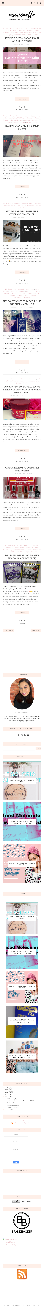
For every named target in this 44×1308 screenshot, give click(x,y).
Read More (22, 99)
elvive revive (15, 379)
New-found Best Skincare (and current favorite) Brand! (22, 822)
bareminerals (8, 203)
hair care (32, 379)
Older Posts (36, 630)
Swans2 (27, 297)
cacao (27, 28)
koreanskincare (17, 32)
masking (35, 547)
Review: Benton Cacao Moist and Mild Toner (22, 39)
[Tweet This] (22, 107)
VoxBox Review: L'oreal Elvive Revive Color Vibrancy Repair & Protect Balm (22, 389)
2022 (7, 1088)
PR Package (11, 295)
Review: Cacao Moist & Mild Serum (22, 127)
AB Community (11, 289)
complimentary (28, 203)
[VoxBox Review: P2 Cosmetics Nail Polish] (22, 498)
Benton (6, 28)
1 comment (22, 623)
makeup (17, 206)
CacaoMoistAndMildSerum (15, 30)
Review (38, 206)
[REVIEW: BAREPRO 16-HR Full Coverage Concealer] (22, 242)
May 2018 (10, 1099)
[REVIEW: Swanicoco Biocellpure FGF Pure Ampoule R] (22, 331)
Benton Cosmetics (17, 28)
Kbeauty (30, 30)
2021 (7, 1090)
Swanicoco (18, 297)
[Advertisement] (22, 654)
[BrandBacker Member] (22, 1233)
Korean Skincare (33, 293)
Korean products (18, 293)
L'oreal (23, 381)
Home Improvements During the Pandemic (22, 781)
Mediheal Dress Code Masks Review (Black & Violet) (22, 557)
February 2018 (12, 1105)
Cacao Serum (36, 28)
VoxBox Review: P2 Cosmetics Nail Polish (22, 469)
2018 (7, 1096)
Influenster (8, 206)
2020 (7, 1092)
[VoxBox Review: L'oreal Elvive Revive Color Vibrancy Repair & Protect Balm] (22, 420)
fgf (31, 291)
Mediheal (6, 550)
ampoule (21, 289)
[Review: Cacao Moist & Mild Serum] (22, 156)
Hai (23, 1121)
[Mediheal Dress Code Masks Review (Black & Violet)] (22, 582)
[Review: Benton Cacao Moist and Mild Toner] (22, 68)
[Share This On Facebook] (19, 107)
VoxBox (22, 208)
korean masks (25, 547)
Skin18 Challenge (22, 552)
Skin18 (11, 552)
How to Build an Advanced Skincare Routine (22, 863)
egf (27, 291)
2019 (7, 1094)
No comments (22, 110)
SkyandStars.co (33, 1305)
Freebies (38, 203)
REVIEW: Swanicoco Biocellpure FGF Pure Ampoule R (22, 302)
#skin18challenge (12, 545)
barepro (17, 203)
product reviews (18, 35)
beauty (12, 291)
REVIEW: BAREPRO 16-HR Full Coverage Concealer (22, 213)
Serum (29, 35)
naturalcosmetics (31, 32)
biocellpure (20, 291)
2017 (7, 1109)
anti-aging (30, 289)
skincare (36, 35)
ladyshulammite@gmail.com (23, 1123)
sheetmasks (36, 550)
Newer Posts (8, 630)
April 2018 (11, 1103)
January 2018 (11, 1107)
